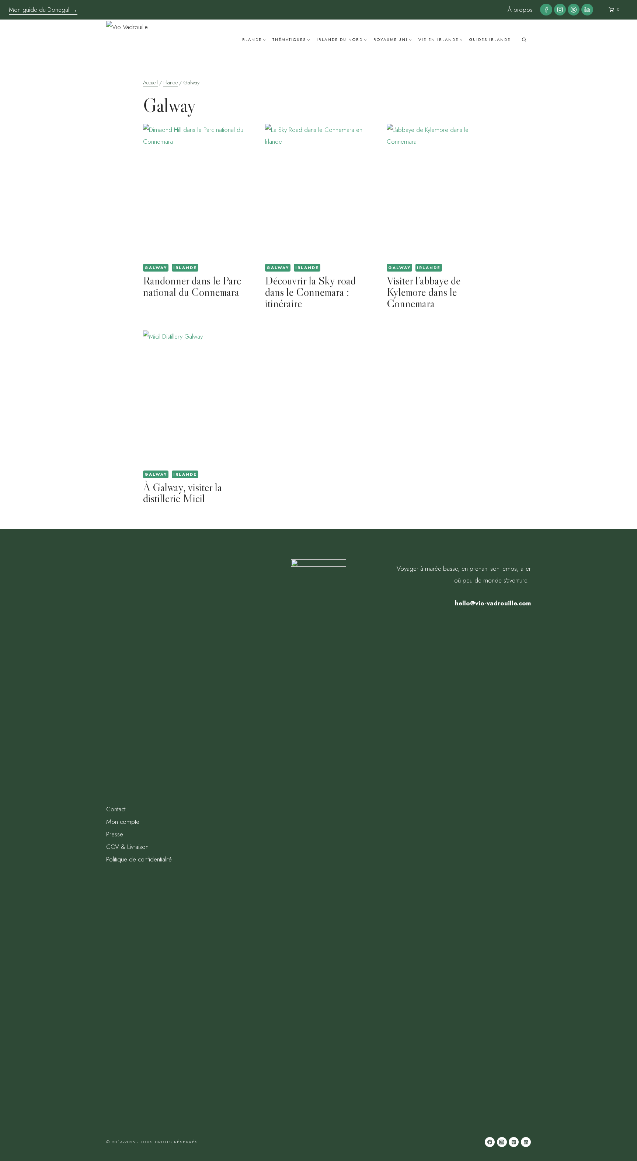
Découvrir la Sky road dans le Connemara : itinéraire (310, 292)
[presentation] (196, 191)
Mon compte (122, 821)
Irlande (185, 267)
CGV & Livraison (127, 846)
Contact (115, 809)
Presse (114, 834)
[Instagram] (560, 9)
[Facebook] (546, 9)
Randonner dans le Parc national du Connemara (192, 286)
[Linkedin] (587, 9)
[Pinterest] (573, 9)
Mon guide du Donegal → (43, 9)
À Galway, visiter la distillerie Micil (182, 493)
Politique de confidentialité (139, 859)
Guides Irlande (490, 39)
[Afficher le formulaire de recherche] (524, 39)
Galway (156, 267)
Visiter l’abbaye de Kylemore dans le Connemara (423, 292)
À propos (520, 9)
